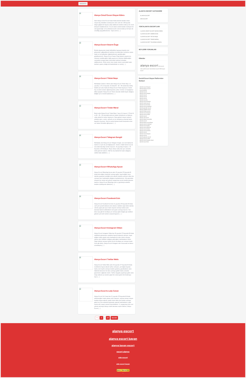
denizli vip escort (144, 117)
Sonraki (114, 318)
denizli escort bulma (145, 130)
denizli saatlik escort (145, 109)
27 (108, 318)
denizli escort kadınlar (145, 106)
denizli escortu (144, 100)
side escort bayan (123, 364)
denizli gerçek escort (145, 137)
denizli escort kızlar (145, 104)
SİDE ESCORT (144, 19)
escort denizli (143, 90)
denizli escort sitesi (145, 114)
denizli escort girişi (145, 125)
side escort (161, 66)
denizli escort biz (144, 141)
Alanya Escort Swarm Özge (149, 33)
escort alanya (123, 352)
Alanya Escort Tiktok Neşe (149, 36)
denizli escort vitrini (145, 138)
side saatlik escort (144, 68)
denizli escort (143, 92)
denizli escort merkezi (145, 124)
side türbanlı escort (154, 68)
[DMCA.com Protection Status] (123, 371)
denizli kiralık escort (145, 111)
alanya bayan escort (123, 345)
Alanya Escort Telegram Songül (151, 42)
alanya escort (149, 65)
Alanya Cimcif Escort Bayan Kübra (151, 31)
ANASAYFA (83, 3)
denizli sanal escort (145, 103)
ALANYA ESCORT (145, 15)
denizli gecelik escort (145, 108)
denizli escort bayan (145, 87)
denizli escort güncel (145, 127)
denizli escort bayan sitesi (147, 140)
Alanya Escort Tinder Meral (149, 39)
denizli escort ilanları (145, 101)
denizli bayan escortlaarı (146, 122)
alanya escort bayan (123, 338)
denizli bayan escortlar (146, 119)
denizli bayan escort (145, 88)
